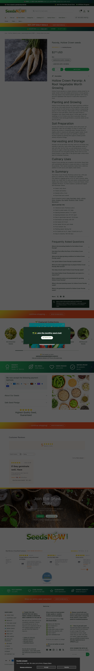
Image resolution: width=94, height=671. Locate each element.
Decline (66, 667)
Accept (46, 667)
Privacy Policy (47, 663)
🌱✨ (47, 333)
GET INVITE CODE (47, 337)
